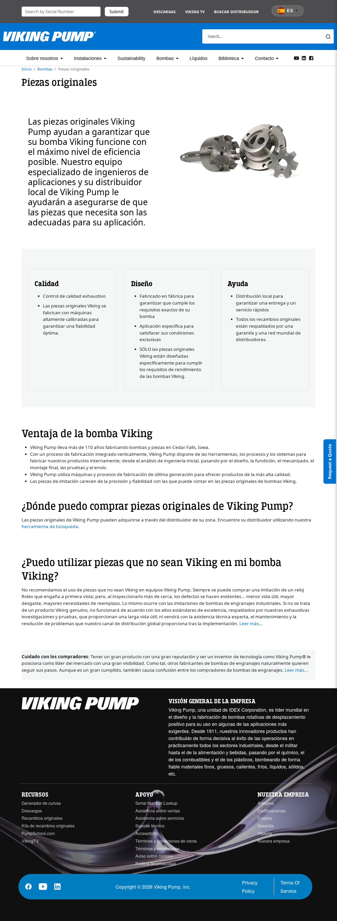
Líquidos (198, 58)
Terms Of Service (290, 886)
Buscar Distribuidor (236, 11)
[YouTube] (296, 57)
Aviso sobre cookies (154, 856)
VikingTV (30, 841)
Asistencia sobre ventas (157, 811)
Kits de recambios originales (48, 826)
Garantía (265, 826)
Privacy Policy (249, 886)
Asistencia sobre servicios (159, 818)
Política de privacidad (155, 864)
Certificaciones (271, 811)
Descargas (164, 11)
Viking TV (195, 11)
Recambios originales (42, 818)
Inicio (27, 69)
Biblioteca (229, 58)
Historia (264, 833)
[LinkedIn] (304, 57)
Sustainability (131, 58)
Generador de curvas (41, 803)
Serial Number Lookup (156, 803)
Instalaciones (88, 58)
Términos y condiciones (157, 849)
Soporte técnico (150, 826)
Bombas (165, 58)
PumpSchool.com (38, 833)
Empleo (264, 818)
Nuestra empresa (273, 841)
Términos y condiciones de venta (166, 841)
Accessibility (147, 833)
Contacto (264, 58)
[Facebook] (311, 57)
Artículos (265, 803)
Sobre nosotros (42, 58)
